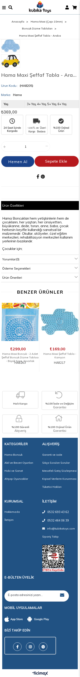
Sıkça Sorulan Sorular (56, 462)
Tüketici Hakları (52, 486)
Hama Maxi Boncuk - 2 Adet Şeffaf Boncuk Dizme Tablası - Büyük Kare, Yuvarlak (20, 354)
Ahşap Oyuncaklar (16, 478)
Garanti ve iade (52, 454)
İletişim (9, 519)
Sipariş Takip (50, 536)
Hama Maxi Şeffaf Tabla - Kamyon (59, 354)
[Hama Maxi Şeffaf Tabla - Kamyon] (60, 322)
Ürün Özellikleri (13, 206)
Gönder (62, 595)
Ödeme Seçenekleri (16, 268)
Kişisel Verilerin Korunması (59, 478)
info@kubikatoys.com (61, 528)
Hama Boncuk (13, 454)
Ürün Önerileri (12, 278)
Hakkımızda (12, 511)
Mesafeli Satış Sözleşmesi (59, 470)
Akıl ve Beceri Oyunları (18, 462)
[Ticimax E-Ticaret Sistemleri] (40, 673)
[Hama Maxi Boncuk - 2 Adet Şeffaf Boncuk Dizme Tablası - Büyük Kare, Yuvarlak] (20, 322)
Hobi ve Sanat (13, 470)
